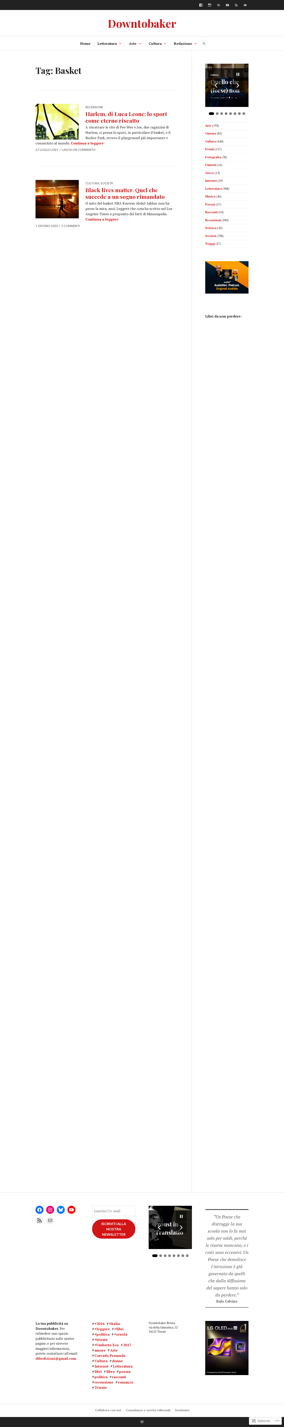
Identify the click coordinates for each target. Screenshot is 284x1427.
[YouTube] (227, 5)
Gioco (209, 173)
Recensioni (94, 107)
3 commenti (70, 226)
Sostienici (182, 1410)
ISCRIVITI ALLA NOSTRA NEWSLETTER (113, 1229)
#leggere (102, 1328)
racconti (119, 1376)
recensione (104, 1382)
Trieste (101, 1387)
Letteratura (107, 43)
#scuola (120, 1334)
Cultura (155, 43)
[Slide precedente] (216, 85)
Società (107, 183)
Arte (132, 43)
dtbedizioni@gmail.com (56, 1358)
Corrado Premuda (110, 1355)
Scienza (211, 228)
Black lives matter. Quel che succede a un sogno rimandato (125, 193)
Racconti (211, 212)
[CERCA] (204, 43)
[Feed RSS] (39, 1220)
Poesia (210, 204)
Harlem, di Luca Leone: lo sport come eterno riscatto (126, 117)
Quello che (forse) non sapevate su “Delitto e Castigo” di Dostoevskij (226, 88)
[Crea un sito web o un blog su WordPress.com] (142, 1422)
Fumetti (210, 165)
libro (110, 1371)
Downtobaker (142, 23)
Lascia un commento (78, 150)
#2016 (100, 1323)
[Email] (50, 1220)
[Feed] (236, 5)
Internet (211, 181)
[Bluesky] (218, 5)
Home (85, 43)
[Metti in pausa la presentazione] (238, 74)
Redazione (183, 43)
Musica (210, 196)
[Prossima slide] (238, 85)
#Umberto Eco (107, 1344)
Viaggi (210, 244)
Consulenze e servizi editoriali (148, 1410)
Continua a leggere (87, 143)
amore (100, 1350)
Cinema (210, 133)
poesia (124, 1371)
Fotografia (213, 157)
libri (98, 1371)
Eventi (209, 149)
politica (101, 1376)
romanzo (125, 1382)
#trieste (101, 1339)
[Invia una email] (245, 5)
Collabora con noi (108, 1410)
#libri (119, 1328)
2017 (127, 1344)
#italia (114, 1323)
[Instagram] (209, 5)
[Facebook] (200, 5)
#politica (102, 1334)
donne (117, 1360)
